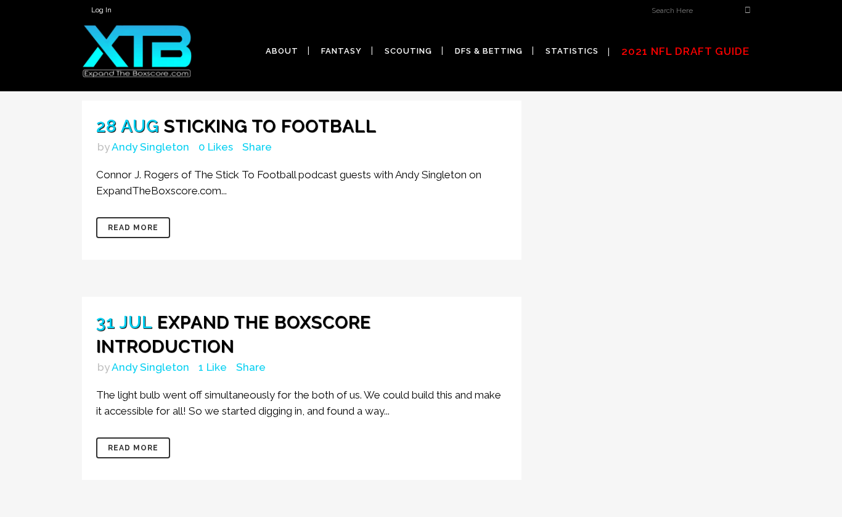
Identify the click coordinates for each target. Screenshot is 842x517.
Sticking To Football (270, 126)
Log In (101, 10)
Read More (133, 227)
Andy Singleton (150, 147)
